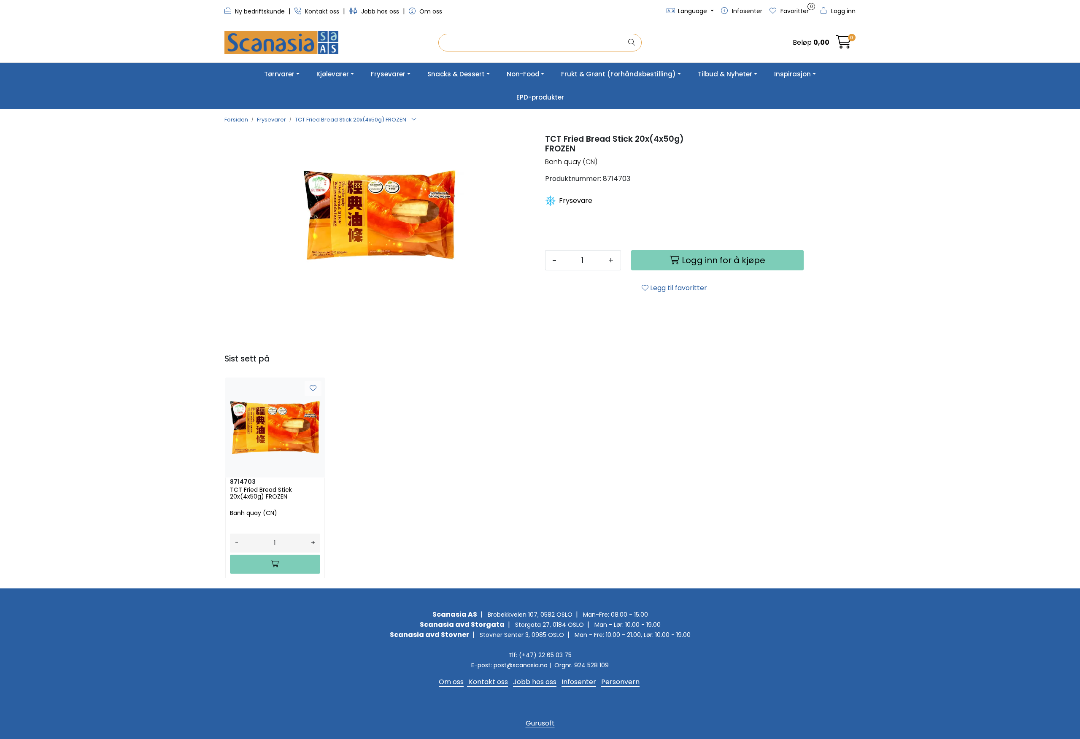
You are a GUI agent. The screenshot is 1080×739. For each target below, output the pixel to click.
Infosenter (579, 682)
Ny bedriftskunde (259, 11)
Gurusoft (540, 723)
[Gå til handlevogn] (843, 44)
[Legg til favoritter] (313, 388)
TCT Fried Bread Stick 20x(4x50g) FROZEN (261, 493)
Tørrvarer (279, 74)
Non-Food (523, 74)
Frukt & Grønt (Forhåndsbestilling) (618, 74)
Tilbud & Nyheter (725, 74)
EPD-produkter (540, 97)
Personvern (620, 682)
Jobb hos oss (380, 11)
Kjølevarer (332, 74)
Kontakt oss (322, 11)
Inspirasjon (792, 74)
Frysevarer (388, 74)
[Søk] (631, 42)
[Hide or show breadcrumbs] (413, 119)
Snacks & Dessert (456, 74)
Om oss (430, 11)
